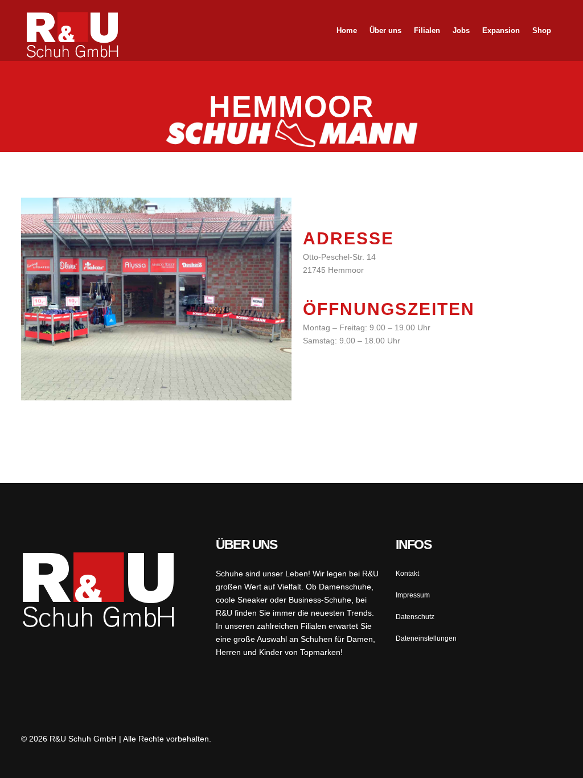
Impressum (413, 595)
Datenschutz (415, 617)
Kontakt (407, 574)
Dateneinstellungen (426, 638)
